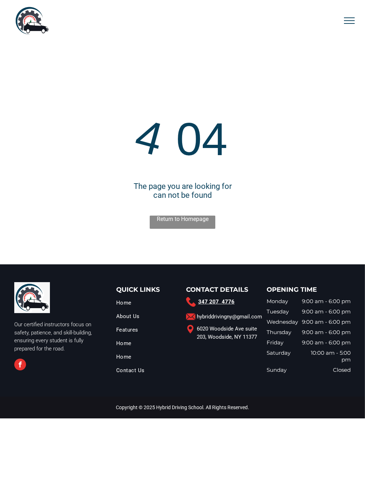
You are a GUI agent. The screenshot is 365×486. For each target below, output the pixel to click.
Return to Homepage (183, 219)
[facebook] (20, 365)
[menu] (349, 20)
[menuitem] (149, 304)
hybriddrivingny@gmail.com (229, 316)
